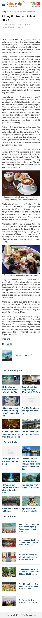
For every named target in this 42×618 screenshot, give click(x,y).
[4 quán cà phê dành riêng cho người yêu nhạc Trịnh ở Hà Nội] (11, 424)
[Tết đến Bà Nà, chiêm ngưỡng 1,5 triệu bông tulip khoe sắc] (9, 586)
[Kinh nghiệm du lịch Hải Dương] (11, 501)
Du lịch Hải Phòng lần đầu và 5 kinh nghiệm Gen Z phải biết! (28, 557)
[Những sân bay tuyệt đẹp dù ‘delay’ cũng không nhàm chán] (11, 477)
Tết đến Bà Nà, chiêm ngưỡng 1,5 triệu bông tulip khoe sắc (28, 586)
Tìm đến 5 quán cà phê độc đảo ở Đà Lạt (30, 410)
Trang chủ (5, 12)
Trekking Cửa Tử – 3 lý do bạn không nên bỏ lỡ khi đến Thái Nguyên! (29, 571)
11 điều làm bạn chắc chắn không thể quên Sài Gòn (10, 389)
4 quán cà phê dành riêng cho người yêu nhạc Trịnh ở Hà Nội (11, 434)
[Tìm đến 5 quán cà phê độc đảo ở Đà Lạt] (31, 401)
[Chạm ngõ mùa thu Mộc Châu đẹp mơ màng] (11, 451)
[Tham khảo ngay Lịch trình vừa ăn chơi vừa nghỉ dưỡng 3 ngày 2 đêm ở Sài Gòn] (31, 451)
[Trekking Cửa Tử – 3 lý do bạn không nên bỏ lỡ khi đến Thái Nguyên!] (9, 572)
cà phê (9, 344)
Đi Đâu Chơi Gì (24, 355)
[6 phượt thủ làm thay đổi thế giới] (31, 501)
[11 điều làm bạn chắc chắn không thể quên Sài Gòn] (11, 380)
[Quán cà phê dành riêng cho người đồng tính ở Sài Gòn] (31, 380)
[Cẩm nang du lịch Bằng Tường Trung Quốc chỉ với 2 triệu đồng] (9, 542)
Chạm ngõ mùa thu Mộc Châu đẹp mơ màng (10, 461)
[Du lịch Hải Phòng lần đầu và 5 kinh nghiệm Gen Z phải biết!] (9, 557)
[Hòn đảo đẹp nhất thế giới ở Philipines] (31, 477)
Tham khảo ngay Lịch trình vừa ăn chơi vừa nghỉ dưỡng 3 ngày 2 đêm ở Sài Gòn (31, 464)
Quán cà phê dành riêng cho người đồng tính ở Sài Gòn (31, 389)
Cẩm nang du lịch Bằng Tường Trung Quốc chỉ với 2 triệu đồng (29, 542)
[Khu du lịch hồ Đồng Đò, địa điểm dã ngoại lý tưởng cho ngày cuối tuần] (9, 528)
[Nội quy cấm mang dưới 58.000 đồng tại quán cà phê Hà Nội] (11, 401)
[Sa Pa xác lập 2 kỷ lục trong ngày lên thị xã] (9, 601)
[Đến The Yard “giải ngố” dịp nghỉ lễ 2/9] (31, 424)
